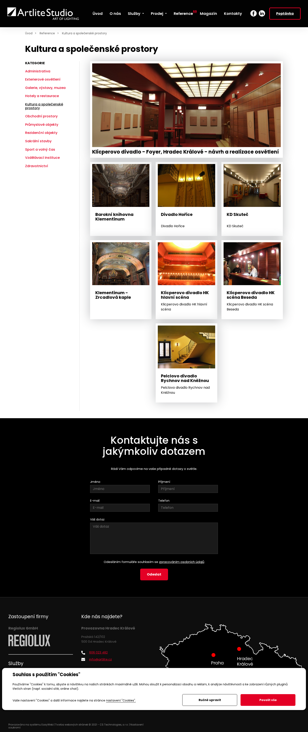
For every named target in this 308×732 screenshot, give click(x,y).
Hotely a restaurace (42, 96)
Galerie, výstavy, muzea (45, 87)
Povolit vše (268, 700)
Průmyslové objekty (41, 124)
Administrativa (37, 71)
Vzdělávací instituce (42, 157)
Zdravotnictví (36, 166)
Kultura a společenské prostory (84, 33)
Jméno (95, 482)
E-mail (95, 501)
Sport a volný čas (40, 149)
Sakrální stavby (38, 141)
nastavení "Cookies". (121, 700)
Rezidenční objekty (41, 132)
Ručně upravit (210, 700)
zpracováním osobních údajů (181, 562)
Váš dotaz (97, 519)
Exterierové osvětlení (42, 79)
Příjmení (164, 482)
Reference (47, 33)
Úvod (28, 33)
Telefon (164, 501)
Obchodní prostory (41, 116)
